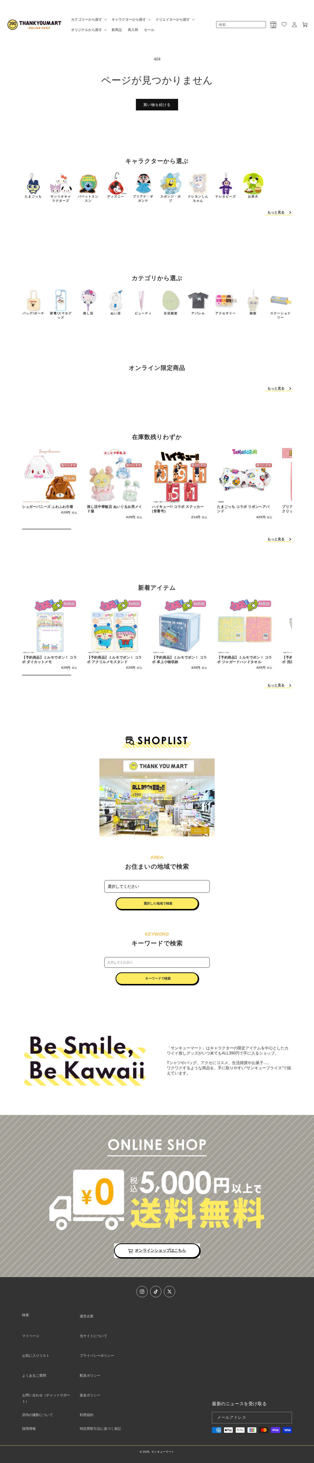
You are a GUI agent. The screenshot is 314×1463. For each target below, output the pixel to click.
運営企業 (86, 1316)
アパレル (198, 313)
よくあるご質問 (34, 1375)
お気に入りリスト (36, 1355)
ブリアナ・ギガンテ (143, 198)
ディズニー (115, 196)
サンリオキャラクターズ (61, 198)
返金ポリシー (90, 1395)
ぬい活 (116, 313)
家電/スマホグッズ (61, 315)
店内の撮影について (37, 1415)
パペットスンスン (88, 198)
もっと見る (276, 212)
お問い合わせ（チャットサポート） (46, 1398)
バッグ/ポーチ (33, 313)
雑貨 (253, 313)
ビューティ (143, 313)
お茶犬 (253, 196)
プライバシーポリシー (97, 1355)
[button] (88, 19)
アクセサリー (225, 313)
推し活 (88, 313)
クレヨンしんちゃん (198, 198)
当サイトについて (93, 1336)
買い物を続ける (157, 105)
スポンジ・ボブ (170, 198)
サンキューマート (162, 1451)
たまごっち (33, 196)
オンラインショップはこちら (160, 1250)
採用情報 (29, 1429)
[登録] (286, 1417)
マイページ (30, 1336)
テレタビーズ (225, 196)
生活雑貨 (171, 313)
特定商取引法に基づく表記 (100, 1429)
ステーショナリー (280, 315)
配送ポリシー (90, 1375)
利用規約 (86, 1415)
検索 (25, 1315)
